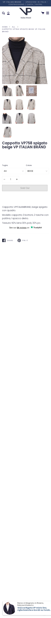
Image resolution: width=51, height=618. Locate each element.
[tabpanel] (25, 60)
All (13, 27)
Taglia (5, 165)
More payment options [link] (24, 202)
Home (5, 27)
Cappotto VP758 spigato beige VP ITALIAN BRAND (23, 30)
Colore (29, 165)
